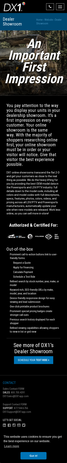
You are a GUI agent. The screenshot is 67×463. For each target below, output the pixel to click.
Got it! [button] (34, 455)
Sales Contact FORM (13, 388)
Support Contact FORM (15, 404)
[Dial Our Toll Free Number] (50, 6)
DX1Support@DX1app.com (17, 411)
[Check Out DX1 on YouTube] (18, 425)
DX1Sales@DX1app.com (16, 396)
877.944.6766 (15, 408)
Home (39, 19)
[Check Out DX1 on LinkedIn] (4, 425)
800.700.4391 (14, 392)
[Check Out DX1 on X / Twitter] (23, 425)
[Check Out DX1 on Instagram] (14, 425)
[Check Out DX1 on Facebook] (9, 425)
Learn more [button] (11, 446)
